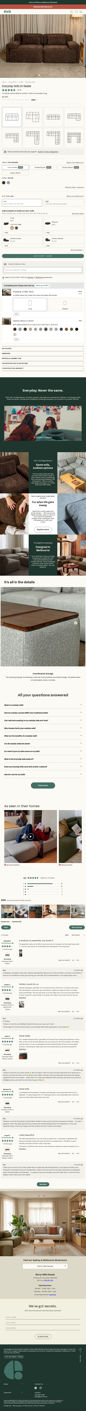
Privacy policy (27, 1406)
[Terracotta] (66, 329)
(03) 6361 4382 (40, 1395)
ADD (16, 314)
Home (4, 82)
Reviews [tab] (5, 922)
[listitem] (12, 117)
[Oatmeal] (56, 329)
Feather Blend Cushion (23, 321)
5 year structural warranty (12, 368)
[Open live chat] (76, 11)
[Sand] (35, 329)
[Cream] (30, 329)
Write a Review (78, 928)
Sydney (30, 277)
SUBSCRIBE (43, 1336)
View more (43, 785)
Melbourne (40, 277)
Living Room (12, 82)
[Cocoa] (15, 329)
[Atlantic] (61, 329)
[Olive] (72, 329)
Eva (10, 1406)
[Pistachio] (41, 329)
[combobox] (5, 270)
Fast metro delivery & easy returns (15, 363)
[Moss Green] (46, 329)
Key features (6, 348)
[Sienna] (25, 329)
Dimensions (6, 353)
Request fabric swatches (74, 187)
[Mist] (20, 329)
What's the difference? (75, 162)
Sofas (21, 82)
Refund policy (17, 1406)
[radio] (12, 228)
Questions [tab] (16, 922)
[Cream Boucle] (15, 334)
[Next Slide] (83, 911)
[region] (43, 911)
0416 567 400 (48, 1280)
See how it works (78, 214)
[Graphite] (77, 329)
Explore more (43, 529)
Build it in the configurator (48, 152)
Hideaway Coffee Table (23, 291)
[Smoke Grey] (51, 329)
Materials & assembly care (11, 358)
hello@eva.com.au (9, 1080)
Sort (67, 935)
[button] (80, 11)
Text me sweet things (14, 1357)
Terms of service (39, 1406)
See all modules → (77, 250)
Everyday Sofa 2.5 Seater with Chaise (7, 1007)
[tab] (15, 167)
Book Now (52, 1295)
